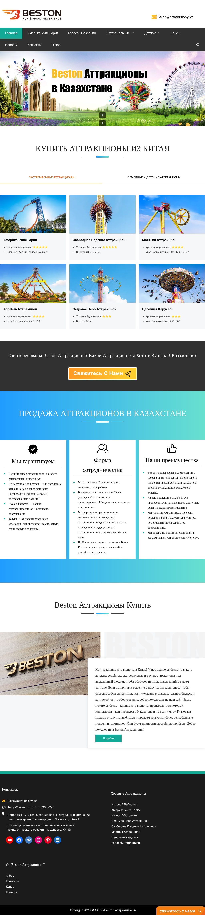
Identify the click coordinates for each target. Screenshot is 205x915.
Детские (150, 33)
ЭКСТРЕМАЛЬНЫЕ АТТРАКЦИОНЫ (51, 177)
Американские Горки (42, 33)
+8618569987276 (42, 807)
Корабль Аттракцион (125, 842)
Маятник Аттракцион (125, 831)
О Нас (55, 45)
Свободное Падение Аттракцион (133, 826)
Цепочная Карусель (125, 837)
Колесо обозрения (82, 33)
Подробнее (108, 738)
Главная (11, 33)
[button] (102, 123)
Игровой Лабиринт (124, 804)
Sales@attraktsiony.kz (175, 17)
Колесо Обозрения (124, 815)
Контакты (34, 45)
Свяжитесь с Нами (177, 911)
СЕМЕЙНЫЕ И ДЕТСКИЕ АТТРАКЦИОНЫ (153, 177)
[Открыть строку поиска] (198, 45)
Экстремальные (118, 33)
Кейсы (175, 33)
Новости (11, 45)
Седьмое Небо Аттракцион (129, 820)
